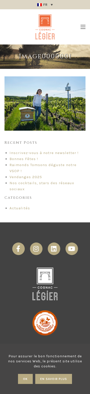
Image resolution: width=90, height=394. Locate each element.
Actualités (20, 208)
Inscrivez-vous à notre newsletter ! (44, 153)
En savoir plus (53, 379)
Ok (25, 379)
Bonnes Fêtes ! (24, 159)
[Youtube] (72, 248)
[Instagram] (36, 248)
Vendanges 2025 (26, 177)
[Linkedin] (54, 248)
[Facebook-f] (18, 248)
